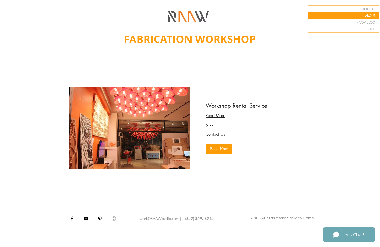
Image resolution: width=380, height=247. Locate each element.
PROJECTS (368, 9)
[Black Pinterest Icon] (100, 218)
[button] (219, 149)
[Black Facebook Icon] (72, 218)
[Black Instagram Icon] (114, 218)
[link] (251, 106)
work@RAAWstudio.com (159, 218)
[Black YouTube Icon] (86, 218)
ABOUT (370, 15)
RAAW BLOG (366, 22)
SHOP (371, 29)
